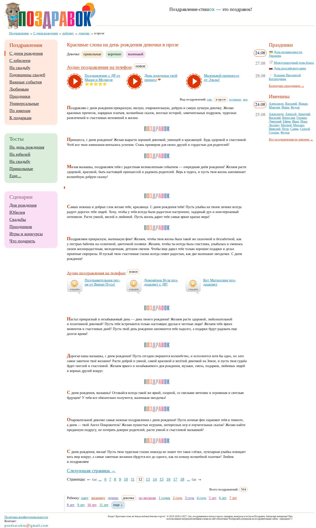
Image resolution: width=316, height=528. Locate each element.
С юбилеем (19, 60)
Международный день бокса (294, 62)
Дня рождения (23, 205)
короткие (114, 54)
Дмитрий (275, 121)
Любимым (19, 89)
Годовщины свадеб (27, 74)
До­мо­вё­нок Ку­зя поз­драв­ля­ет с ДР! (161, 282)
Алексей (290, 114)
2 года (177, 498)
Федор (295, 107)
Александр (276, 103)
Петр (285, 129)
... (100, 479)
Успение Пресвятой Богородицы (285, 77)
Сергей (305, 129)
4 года (201, 498)
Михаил (298, 125)
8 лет (70, 505)
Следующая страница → (91, 470)
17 (175, 479)
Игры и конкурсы (26, 233)
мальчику (98, 498)
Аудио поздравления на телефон (99, 67)
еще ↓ (118, 505)
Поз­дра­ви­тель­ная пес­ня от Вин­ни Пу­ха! (102, 282)
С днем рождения (26, 53)
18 (182, 479)
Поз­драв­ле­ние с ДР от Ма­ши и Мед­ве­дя (102, 78)
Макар (303, 103)
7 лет (233, 498)
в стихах (235, 99)
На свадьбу (19, 67)
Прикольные (21, 168)
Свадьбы (17, 219)
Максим (274, 107)
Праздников (20, 226)
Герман (301, 117)
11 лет (103, 505)
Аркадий (304, 114)
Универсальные (24, 103)
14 (155, 479)
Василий (291, 103)
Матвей (286, 125)
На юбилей (19, 154)
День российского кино (290, 68)
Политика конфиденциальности (26, 517)
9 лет (81, 505)
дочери (113, 498)
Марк (285, 107)
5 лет (212, 498)
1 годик (164, 498)
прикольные (92, 54)
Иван (295, 121)
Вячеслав (288, 117)
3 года (189, 498)
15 (161, 479)
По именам (19, 110)
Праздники (19, 96)
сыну (84, 498)
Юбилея (17, 212)
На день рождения (26, 147)
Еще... (15, 175)
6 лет (222, 498)
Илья (303, 121)
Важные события (25, 81)
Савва (294, 129)
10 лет (92, 505)
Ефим (287, 121)
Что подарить (22, 240)
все (245, 99)
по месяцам (147, 498)
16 (168, 479)
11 (133, 479)
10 (126, 479)
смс (209, 99)
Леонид (274, 125)
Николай (274, 129)
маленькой (135, 54)
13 (148, 479)
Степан (274, 132)
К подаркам (20, 117)
